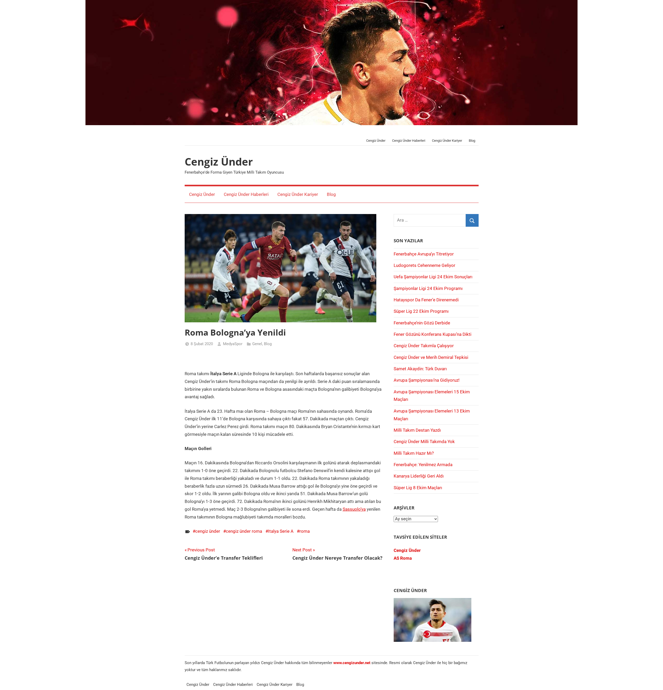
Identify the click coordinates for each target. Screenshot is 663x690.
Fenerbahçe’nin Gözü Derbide (422, 322)
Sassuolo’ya (354, 509)
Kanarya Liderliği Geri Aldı (419, 476)
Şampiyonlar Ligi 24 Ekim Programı (428, 288)
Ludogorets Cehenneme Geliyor (424, 265)
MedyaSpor (232, 344)
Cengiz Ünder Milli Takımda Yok (424, 441)
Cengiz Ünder (375, 141)
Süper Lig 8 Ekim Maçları (418, 487)
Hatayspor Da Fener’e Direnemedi (426, 299)
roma (304, 531)
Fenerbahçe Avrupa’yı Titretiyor (424, 254)
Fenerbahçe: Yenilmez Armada (423, 464)
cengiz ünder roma (244, 531)
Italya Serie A (280, 531)
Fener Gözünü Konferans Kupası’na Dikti (432, 334)
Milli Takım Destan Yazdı (417, 430)
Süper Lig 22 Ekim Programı (421, 311)
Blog (472, 141)
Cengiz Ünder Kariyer (447, 141)
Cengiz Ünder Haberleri (408, 141)
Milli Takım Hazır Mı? (414, 453)
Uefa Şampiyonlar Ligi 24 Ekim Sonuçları (433, 276)
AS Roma (403, 558)
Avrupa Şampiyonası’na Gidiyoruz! (426, 380)
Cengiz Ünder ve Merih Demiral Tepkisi (431, 357)
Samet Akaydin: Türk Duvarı (420, 368)
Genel (257, 344)
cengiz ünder (207, 531)
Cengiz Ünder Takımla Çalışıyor (424, 345)
